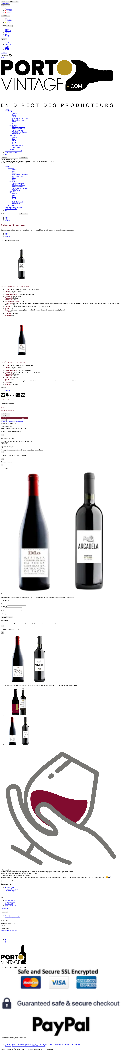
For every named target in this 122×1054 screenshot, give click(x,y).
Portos (11, 111)
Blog (2, 57)
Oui (7, 443)
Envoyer (10, 617)
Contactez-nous (5, 3)
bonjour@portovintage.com (9, 930)
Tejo (13, 144)
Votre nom (4, 606)
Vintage (14, 113)
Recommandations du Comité (13, 151)
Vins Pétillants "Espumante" (20, 132)
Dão (13, 139)
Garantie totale (9, 904)
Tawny (14, 116)
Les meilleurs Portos (18, 120)
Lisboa (14, 142)
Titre (2, 604)
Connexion (4, 53)
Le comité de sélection (11, 889)
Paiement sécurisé (10, 900)
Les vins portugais (10, 890)
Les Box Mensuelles (11, 152)
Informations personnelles (12, 917)
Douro (14, 140)
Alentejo (14, 137)
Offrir (6, 154)
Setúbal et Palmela (17, 145)
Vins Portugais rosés (18, 130)
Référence (4, 423)
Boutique (8, 110)
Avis (2, 610)
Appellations (13, 135)
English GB (10, 10)
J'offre (5, 414)
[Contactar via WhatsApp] (1, 1052)
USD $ (7, 36)
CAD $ (7, 29)
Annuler (4, 617)
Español (8, 12)
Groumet (11, 149)
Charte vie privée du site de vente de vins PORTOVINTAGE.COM (25, 1046)
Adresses (7, 915)
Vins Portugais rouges (18, 127)
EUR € (7, 32)
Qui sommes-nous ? (10, 887)
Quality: (7, 600)
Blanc (14, 122)
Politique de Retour (10, 905)
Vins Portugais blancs (18, 128)
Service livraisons (10, 902)
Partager (7, 391)
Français (9, 9)
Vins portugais (13, 125)
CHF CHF (8, 31)
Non (3, 443)
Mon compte (4, 909)
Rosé (13, 123)
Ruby (14, 115)
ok (2, 435)
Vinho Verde (16, 133)
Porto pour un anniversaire (20, 118)
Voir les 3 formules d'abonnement (12, 421)
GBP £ (7, 34)
